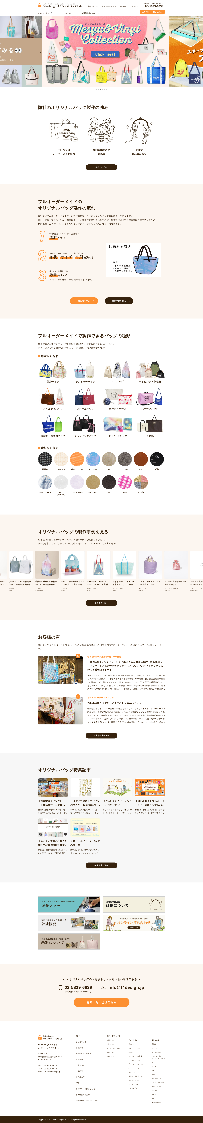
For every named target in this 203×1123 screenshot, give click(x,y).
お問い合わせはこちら (101, 1002)
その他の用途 (133, 1088)
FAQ (77, 1083)
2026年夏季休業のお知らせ (88, 13)
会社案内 (79, 1048)
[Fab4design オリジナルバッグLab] (61, 7)
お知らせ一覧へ (43, 13)
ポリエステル (156, 1052)
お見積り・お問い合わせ (152, 12)
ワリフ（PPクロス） (159, 1082)
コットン (155, 1048)
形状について (111, 1044)
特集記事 (79, 1071)
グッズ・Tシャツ (134, 1084)
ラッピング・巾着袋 (135, 1056)
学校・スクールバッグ (136, 1064)
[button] (41, 52)
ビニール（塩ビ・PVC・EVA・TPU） (159, 1057)
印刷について (111, 1040)
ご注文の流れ (81, 1065)
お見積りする (84, 301)
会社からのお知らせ (84, 1053)
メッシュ (155, 1098)
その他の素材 (156, 1102)
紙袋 (153, 1074)
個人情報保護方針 (83, 1095)
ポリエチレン (156, 1078)
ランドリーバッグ (135, 1048)
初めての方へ (101, 167)
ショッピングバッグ (135, 1080)
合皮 (153, 1070)
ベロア (154, 1094)
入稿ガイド (110, 1056)
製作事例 (79, 1059)
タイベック (155, 1090)
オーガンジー (156, 1086)
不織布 (154, 1044)
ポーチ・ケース (134, 1068)
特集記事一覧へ (101, 865)
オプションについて (113, 1048)
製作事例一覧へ (101, 603)
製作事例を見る (119, 301)
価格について (111, 1052)
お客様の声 (80, 1077)
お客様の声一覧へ (101, 735)
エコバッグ (132, 1052)
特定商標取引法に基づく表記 (87, 1100)
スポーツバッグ (134, 1072)
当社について (81, 1042)
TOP (78, 1036)
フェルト (155, 1066)
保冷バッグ (132, 1044)
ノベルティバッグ (135, 1060)
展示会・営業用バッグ (136, 1076)
